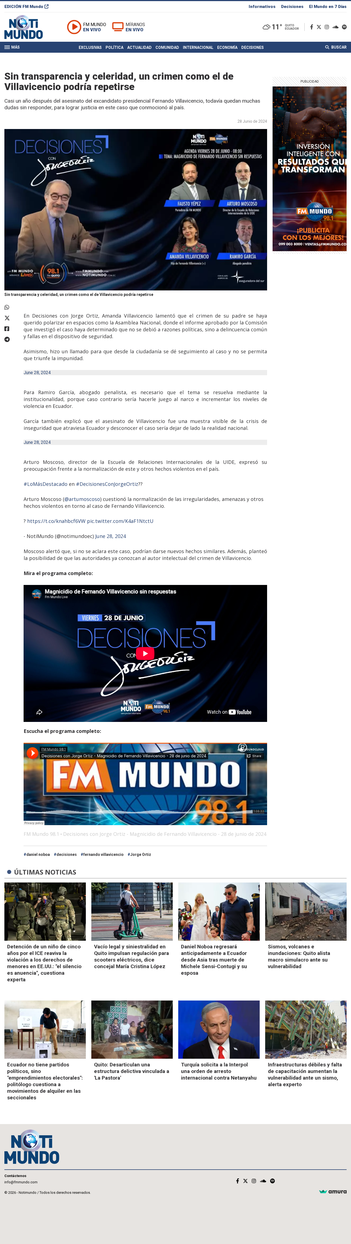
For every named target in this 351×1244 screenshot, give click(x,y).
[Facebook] (312, 27)
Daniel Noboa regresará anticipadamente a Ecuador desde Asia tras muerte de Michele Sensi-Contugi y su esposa (214, 959)
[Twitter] (320, 27)
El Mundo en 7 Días (328, 6)
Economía (227, 47)
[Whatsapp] (11, 307)
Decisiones (292, 6)
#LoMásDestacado (45, 484)
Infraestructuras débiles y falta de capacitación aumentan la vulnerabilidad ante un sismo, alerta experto (305, 1074)
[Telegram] (11, 339)
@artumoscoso (82, 499)
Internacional (198, 47)
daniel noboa (38, 854)
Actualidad (139, 47)
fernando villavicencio (103, 854)
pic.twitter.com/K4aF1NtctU (120, 521)
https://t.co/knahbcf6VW (56, 521)
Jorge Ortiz (140, 854)
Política (114, 47)
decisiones (66, 854)
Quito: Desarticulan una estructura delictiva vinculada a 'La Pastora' (131, 1071)
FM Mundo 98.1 (41, 834)
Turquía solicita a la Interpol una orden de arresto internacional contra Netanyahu (219, 1071)
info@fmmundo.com (21, 1182)
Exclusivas (90, 47)
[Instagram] (328, 27)
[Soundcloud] (336, 27)
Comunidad (167, 47)
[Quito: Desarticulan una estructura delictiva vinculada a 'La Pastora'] (132, 1030)
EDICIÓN (23, 6)
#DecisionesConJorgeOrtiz (107, 484)
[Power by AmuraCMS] (333, 1192)
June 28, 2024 (37, 372)
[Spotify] (344, 27)
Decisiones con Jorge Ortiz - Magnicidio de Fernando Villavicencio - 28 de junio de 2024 (164, 834)
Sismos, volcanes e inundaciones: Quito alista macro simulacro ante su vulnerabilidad (299, 956)
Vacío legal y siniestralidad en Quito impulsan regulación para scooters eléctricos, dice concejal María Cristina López (131, 956)
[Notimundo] (29, 27)
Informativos (262, 6)
